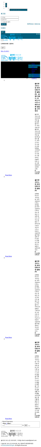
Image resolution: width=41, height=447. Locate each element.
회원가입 (37, 24)
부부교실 (34, 69)
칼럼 (33, 67)
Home (33, 63)
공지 (33, 72)
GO (26, 425)
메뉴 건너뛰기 (5, 51)
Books (33, 71)
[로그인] (6, 4)
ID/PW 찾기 (30, 24)
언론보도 (36, 76)
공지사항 (36, 74)
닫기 (3, 32)
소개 (34, 65)
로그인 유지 (6, 22)
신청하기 (34, 78)
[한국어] (6, 6)
